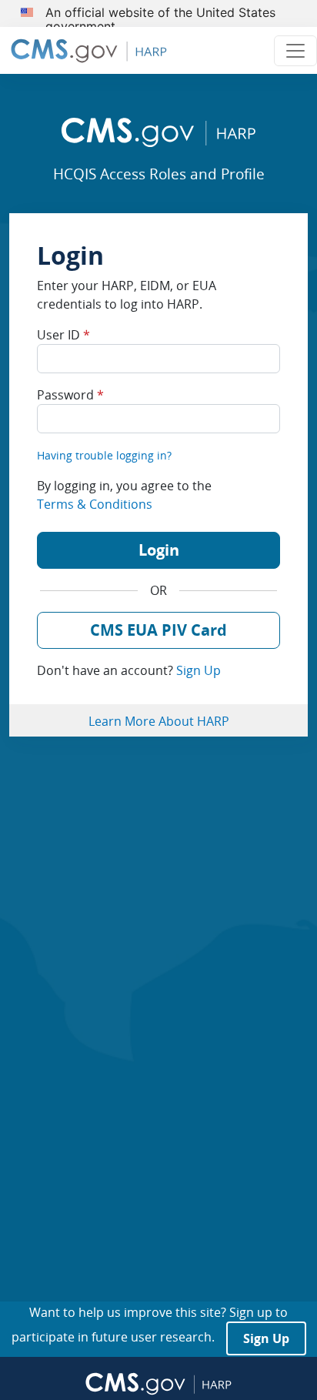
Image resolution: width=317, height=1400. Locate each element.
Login (158, 550)
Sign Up (198, 670)
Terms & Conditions (94, 504)
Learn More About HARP (158, 721)
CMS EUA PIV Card (158, 630)
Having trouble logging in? (104, 455)
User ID (63, 334)
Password (70, 394)
